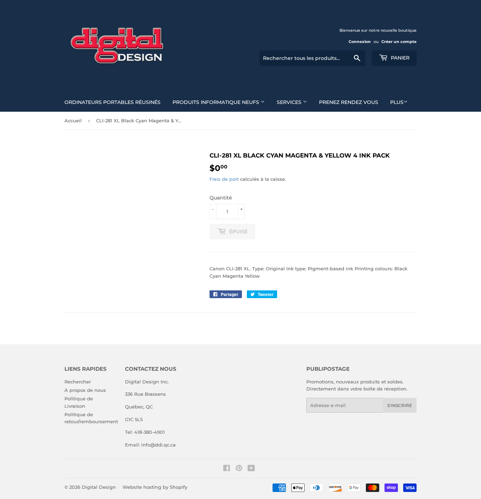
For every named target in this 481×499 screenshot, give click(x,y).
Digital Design (99, 487)
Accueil (73, 120)
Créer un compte (399, 41)
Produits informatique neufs (217, 102)
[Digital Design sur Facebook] (226, 469)
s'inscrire (399, 405)
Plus (397, 102)
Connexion (360, 41)
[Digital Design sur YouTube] (251, 469)
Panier (399, 58)
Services (290, 102)
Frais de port (224, 179)
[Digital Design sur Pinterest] (239, 469)
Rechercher (77, 381)
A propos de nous (85, 390)
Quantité (221, 198)
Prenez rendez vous (348, 102)
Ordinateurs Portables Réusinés (112, 102)
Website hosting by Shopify (155, 487)
